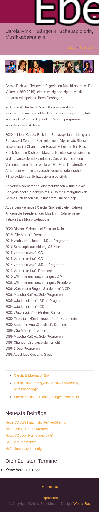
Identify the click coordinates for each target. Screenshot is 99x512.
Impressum (49, 498)
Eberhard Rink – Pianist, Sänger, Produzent (46, 397)
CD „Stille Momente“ (20, 442)
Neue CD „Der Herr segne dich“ (29, 435)
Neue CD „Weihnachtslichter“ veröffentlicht (37, 422)
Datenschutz (50, 487)
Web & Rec (82, 504)
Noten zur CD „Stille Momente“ (28, 429)
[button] (94, 17)
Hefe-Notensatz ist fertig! (24, 449)
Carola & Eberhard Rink (32, 375)
